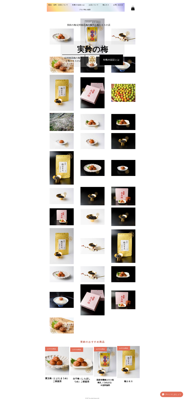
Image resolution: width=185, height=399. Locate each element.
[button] (133, 8)
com (98, 398)
